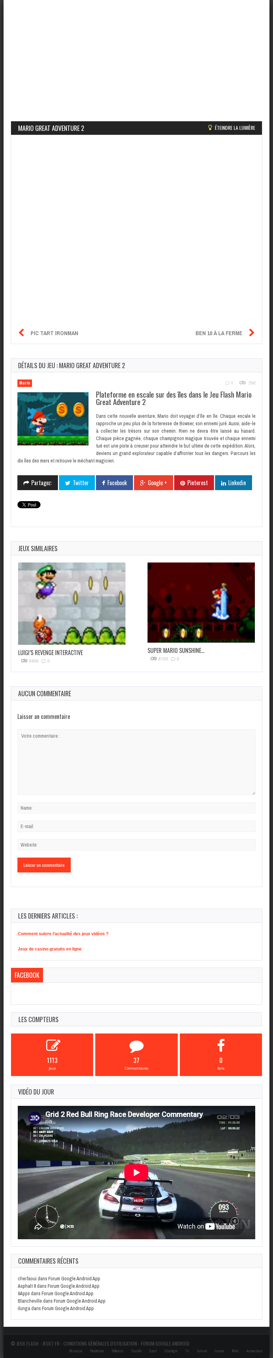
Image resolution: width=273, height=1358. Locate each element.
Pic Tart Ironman (54, 333)
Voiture (202, 1351)
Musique (75, 1351)
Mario (24, 383)
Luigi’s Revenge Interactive (50, 652)
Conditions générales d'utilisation (100, 1343)
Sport (153, 1351)
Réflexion (118, 1351)
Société (136, 1351)
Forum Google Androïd (165, 1343)
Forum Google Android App (74, 1278)
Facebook (27, 975)
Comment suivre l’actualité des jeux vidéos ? (63, 933)
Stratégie (171, 1351)
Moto (235, 1351)
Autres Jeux (254, 1351)
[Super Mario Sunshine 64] (201, 602)
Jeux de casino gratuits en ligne (50, 949)
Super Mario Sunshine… (176, 650)
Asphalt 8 (27, 1286)
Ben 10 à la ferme (219, 333)
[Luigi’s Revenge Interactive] (71, 603)
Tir (187, 1351)
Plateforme (97, 1351)
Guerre (219, 1351)
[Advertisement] (136, 49)
